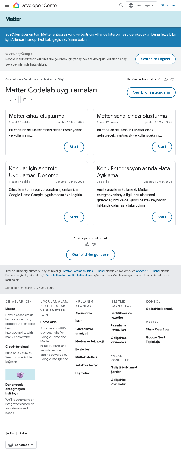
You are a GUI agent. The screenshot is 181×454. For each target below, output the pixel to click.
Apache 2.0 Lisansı (148, 271)
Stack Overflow (157, 329)
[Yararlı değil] (172, 79)
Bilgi (61, 79)
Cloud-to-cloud (17, 347)
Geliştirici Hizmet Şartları (124, 369)
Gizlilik (23, 433)
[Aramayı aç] (121, 5)
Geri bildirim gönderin (151, 92)
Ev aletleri (82, 349)
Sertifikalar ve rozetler (121, 315)
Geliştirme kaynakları (119, 340)
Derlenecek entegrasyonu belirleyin (15, 389)
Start (74, 147)
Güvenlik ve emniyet (84, 331)
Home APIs (48, 322)
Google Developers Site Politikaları (68, 275)
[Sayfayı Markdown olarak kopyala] (24, 99)
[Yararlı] (165, 79)
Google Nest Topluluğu (155, 339)
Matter (13, 19)
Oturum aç (168, 5)
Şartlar (10, 433)
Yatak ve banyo (86, 365)
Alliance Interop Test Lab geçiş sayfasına (44, 40)
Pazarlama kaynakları (118, 327)
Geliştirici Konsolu (159, 309)
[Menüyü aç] (7, 5)
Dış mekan (82, 373)
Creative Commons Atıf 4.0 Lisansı (83, 271)
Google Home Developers (21, 79)
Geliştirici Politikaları (118, 382)
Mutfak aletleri (86, 357)
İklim (78, 321)
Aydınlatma (83, 313)
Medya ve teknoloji (89, 341)
